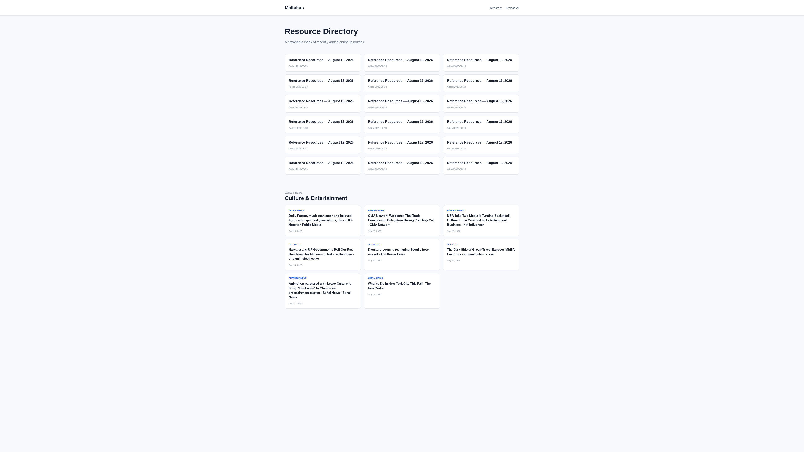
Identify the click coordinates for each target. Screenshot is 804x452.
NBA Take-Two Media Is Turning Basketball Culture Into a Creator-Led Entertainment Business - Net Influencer (478, 220)
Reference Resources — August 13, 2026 (321, 60)
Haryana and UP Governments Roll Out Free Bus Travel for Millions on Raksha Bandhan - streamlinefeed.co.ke (321, 254)
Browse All (512, 7)
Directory (496, 7)
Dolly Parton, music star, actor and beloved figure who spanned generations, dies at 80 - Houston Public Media (321, 220)
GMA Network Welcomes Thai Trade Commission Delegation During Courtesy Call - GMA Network (401, 220)
